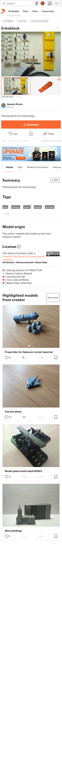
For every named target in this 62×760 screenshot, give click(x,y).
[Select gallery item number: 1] (29, 345)
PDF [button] (56, 180)
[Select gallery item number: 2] (32, 345)
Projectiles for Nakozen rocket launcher (29, 352)
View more (52, 297)
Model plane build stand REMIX (23, 471)
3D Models (8, 21)
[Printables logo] (3, 11)
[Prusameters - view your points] (43, 3)
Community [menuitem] (48, 11)
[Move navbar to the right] (59, 11)
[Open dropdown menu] (58, 28)
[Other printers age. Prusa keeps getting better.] (31, 153)
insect (27, 207)
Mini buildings (13, 530)
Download (33, 124)
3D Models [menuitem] (13, 11)
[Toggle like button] (6, 357)
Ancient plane (13, 411)
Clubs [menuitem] (35, 11)
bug (5, 207)
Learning (22, 21)
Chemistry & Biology (40, 21)
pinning (50, 207)
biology (15, 207)
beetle (38, 207)
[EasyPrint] (36, 3)
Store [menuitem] (25, 11)
